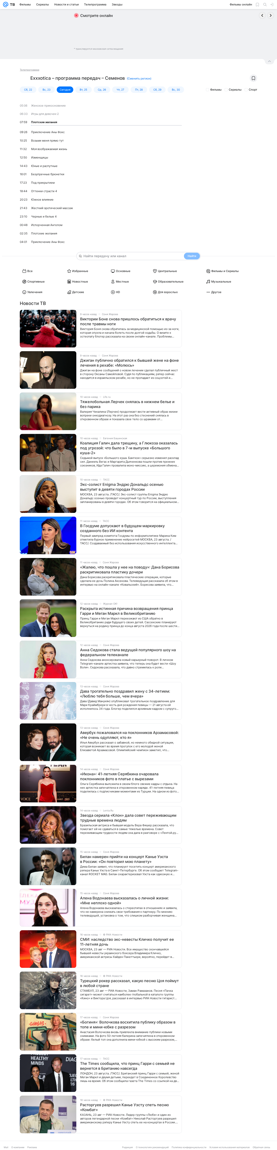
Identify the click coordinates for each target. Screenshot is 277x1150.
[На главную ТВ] (11, 4)
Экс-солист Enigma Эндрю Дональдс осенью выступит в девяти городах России (121, 487)
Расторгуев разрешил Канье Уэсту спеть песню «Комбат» (124, 1107)
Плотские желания (44, 122)
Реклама (32, 1147)
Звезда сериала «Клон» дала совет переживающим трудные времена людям (128, 818)
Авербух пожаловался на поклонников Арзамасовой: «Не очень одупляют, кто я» (129, 735)
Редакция (127, 1147)
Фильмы (216, 89)
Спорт (253, 89)
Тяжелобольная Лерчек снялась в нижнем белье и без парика (127, 404)
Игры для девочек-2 (45, 114)
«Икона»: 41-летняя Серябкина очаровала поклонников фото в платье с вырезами (119, 776)
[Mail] (5, 4)
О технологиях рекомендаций (152, 1147)
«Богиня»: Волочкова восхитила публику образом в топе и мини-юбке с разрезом (127, 1024)
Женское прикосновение (48, 105)
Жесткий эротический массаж (52, 208)
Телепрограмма (29, 69)
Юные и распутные (44, 166)
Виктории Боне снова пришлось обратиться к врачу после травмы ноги (128, 321)
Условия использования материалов (229, 1147)
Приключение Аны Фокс (48, 132)
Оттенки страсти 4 (44, 191)
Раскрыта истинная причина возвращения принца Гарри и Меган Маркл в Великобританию (126, 611)
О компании (17, 1147)
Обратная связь (261, 1147)
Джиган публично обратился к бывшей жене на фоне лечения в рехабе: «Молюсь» (129, 363)
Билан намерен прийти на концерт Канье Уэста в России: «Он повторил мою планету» (124, 859)
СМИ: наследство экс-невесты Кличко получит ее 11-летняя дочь (127, 942)
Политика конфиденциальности (189, 1147)
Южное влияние (42, 199)
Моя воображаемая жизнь (49, 149)
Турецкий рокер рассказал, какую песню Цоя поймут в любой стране (129, 983)
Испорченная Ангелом (46, 225)
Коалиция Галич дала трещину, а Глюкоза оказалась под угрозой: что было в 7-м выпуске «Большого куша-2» (129, 448)
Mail (6, 1147)
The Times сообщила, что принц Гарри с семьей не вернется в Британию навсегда (127, 1066)
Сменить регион (139, 78)
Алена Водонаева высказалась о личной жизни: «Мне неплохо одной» (124, 900)
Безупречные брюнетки (47, 174)
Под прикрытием (43, 182)
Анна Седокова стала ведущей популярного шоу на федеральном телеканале (128, 652)
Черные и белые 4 (44, 216)
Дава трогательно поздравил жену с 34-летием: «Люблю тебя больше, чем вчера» (125, 693)
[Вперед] (270, 15)
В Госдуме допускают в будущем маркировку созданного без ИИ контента (122, 528)
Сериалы (235, 89)
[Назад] (262, 15)
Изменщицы (39, 157)
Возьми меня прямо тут (47, 140)
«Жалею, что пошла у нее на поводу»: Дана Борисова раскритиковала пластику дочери (129, 569)
